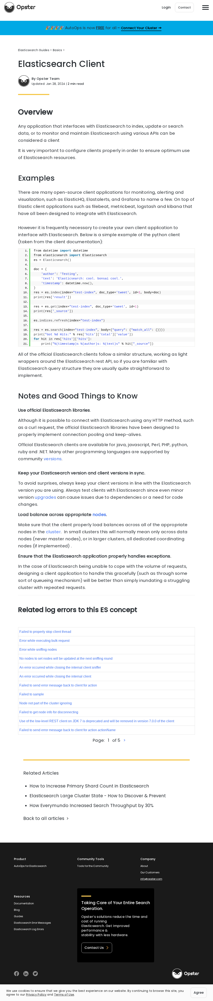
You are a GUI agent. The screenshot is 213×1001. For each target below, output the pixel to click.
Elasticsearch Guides (33, 50)
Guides (18, 916)
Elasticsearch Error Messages (32, 922)
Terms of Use (64, 994)
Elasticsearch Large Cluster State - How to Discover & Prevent (98, 796)
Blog (17, 910)
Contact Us (94, 947)
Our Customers (150, 872)
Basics (57, 50)
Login (166, 7)
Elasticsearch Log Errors (29, 929)
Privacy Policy (36, 994)
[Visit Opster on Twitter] (35, 973)
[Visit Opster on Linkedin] (25, 973)
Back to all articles (43, 818)
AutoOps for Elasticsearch (30, 866)
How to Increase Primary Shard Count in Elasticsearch (89, 786)
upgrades (45, 497)
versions (53, 459)
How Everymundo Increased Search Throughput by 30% (92, 805)
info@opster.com (151, 879)
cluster (53, 532)
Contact (184, 7)
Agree (199, 992)
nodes (99, 514)
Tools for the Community (93, 866)
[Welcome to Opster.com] (185, 974)
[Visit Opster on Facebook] (16, 973)
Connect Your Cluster (139, 28)
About (144, 866)
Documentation (24, 903)
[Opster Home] (19, 7)
